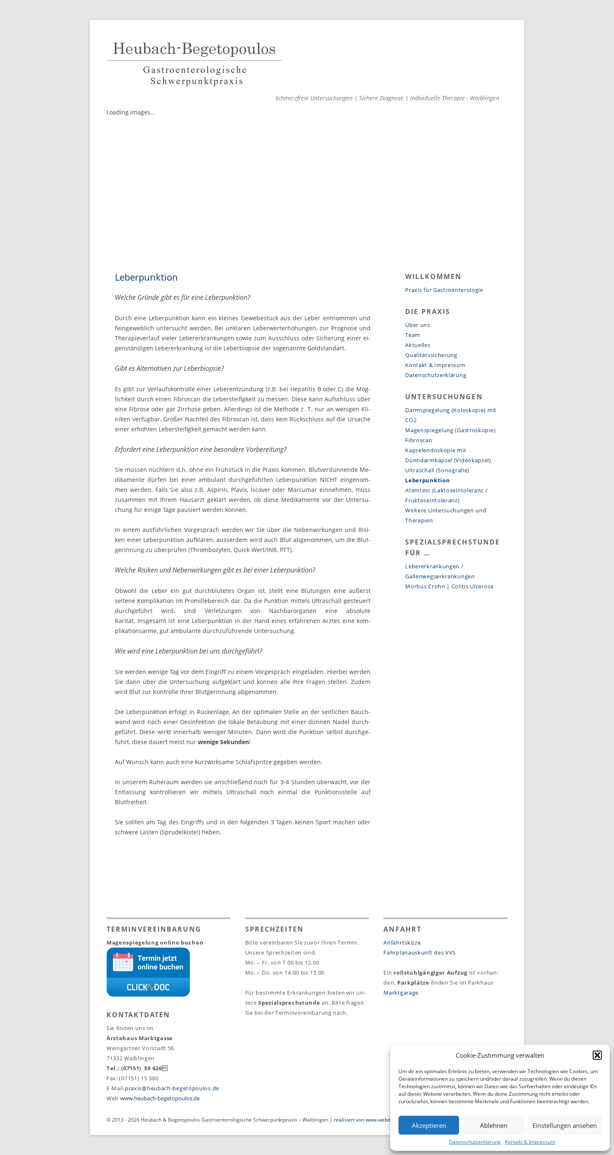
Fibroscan (418, 440)
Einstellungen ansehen (565, 1125)
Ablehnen (493, 1125)
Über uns (417, 325)
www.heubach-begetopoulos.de (160, 1098)
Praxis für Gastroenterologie (444, 290)
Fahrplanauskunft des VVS (419, 952)
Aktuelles (417, 345)
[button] (597, 1055)
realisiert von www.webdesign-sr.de (375, 1119)
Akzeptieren (429, 1125)
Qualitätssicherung (431, 355)
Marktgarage (401, 992)
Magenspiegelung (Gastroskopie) (450, 430)
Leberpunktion (427, 480)
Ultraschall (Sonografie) (437, 470)
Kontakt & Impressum (530, 1141)
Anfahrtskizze (402, 942)
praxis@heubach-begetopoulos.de (172, 1088)
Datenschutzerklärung (475, 1141)
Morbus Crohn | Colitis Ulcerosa (449, 586)
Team (412, 335)
